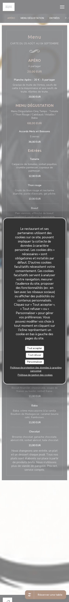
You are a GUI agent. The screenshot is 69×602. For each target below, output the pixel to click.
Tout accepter (34, 348)
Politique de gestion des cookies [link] (35, 375)
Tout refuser (34, 355)
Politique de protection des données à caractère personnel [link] (35, 369)
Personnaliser (34, 361)
